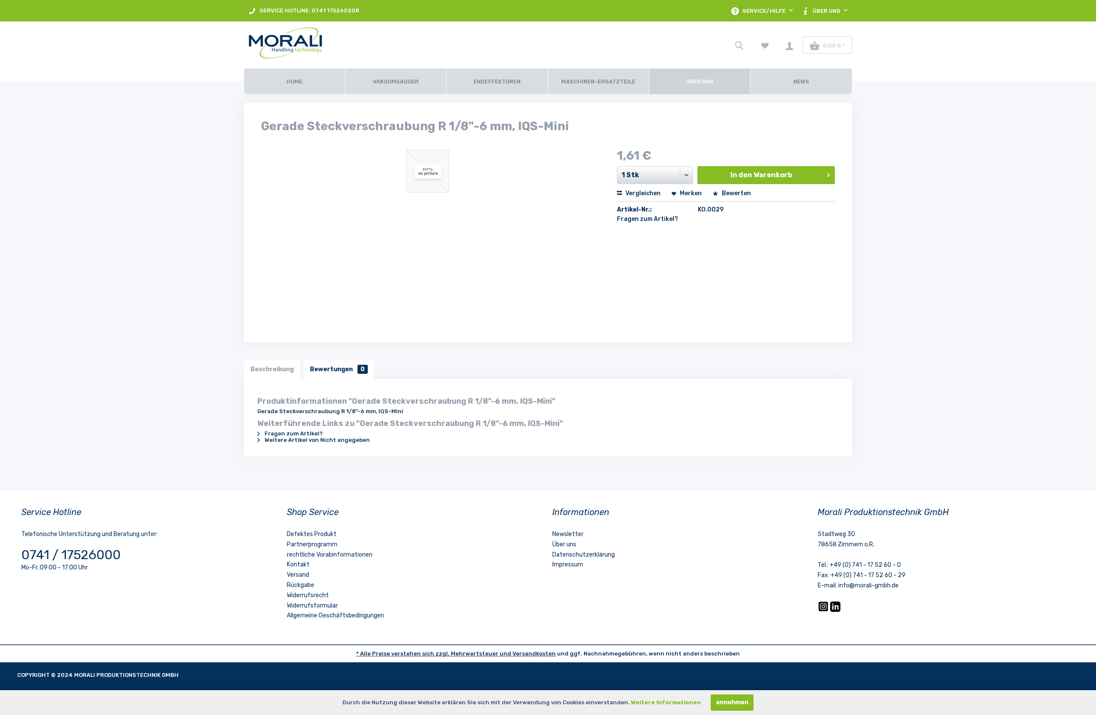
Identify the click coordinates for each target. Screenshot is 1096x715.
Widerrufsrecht (308, 595)
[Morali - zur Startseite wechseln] (340, 45)
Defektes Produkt (312, 534)
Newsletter (568, 534)
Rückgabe (300, 585)
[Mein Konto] (789, 45)
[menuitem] (303, 10)
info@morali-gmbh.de (868, 585)
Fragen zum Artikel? (647, 219)
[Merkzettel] (765, 45)
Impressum (567, 564)
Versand (298, 574)
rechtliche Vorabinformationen (329, 554)
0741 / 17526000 (71, 555)
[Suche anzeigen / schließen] (739, 45)
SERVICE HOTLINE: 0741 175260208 (308, 10)
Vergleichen (642, 193)
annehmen (732, 702)
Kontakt (298, 564)
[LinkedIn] (835, 610)
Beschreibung (272, 369)
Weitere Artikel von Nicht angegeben (316, 440)
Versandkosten (534, 653)
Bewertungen (337, 369)
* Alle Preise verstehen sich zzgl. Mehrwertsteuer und (434, 653)
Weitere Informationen (666, 702)
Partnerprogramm (312, 544)
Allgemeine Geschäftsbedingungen (335, 615)
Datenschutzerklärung (583, 554)
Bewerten (736, 193)
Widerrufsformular (312, 605)
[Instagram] (824, 610)
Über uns (564, 544)
